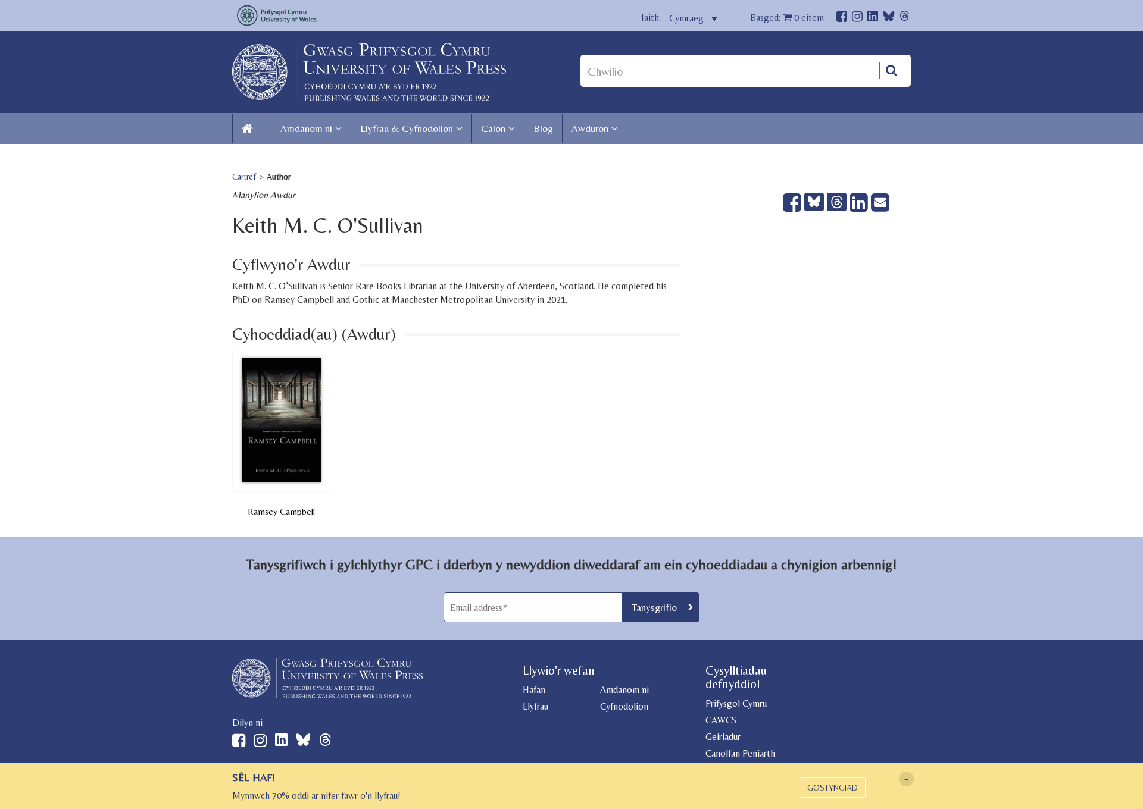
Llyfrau (535, 706)
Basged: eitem (787, 17)
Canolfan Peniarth (740, 753)
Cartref (244, 176)
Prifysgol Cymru (736, 703)
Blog (543, 128)
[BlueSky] (889, 19)
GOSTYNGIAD (832, 787)
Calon (493, 128)
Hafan (534, 689)
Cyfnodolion (624, 706)
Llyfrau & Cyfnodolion (406, 128)
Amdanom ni (306, 128)
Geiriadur (723, 736)
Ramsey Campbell (281, 511)
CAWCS (720, 720)
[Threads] (905, 17)
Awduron (590, 128)
